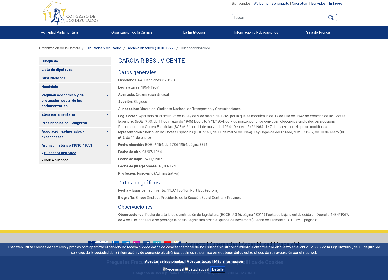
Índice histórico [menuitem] (56, 160)
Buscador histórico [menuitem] (60, 153)
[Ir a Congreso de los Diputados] (70, 13)
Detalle (218, 269)
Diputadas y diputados (104, 48)
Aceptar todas (199, 261)
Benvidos (318, 3)
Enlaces (335, 3)
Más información (228, 261)
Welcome (261, 3)
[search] (284, 17)
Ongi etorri (300, 3)
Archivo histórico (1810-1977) (151, 48)
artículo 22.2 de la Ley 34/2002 (326, 247)
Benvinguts (280, 3)
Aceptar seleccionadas (165, 261)
